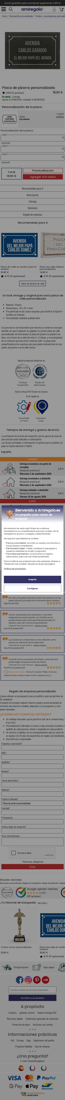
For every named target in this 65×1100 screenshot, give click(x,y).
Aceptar (32, 579)
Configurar (32, 588)
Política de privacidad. (15, 568)
